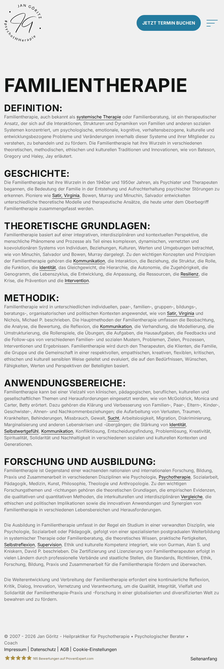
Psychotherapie (174, 477)
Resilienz (190, 274)
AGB (64, 649)
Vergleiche (191, 496)
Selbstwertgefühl (21, 431)
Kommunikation (89, 261)
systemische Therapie (98, 117)
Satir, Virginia (65, 195)
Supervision (49, 544)
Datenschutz (43, 649)
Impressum (15, 649)
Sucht (113, 418)
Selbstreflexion (19, 544)
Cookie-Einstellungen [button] (95, 649)
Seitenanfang (203, 658)
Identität (47, 267)
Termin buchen (168, 23)
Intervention (77, 280)
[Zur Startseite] (28, 22)
